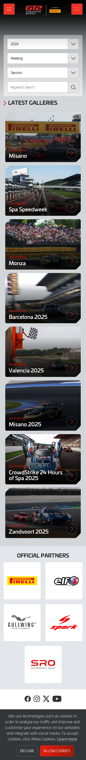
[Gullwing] (22, 622)
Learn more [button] (67, 738)
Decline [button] (27, 751)
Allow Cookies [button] (57, 751)
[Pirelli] (22, 580)
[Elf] (63, 580)
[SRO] (43, 664)
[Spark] (63, 622)
